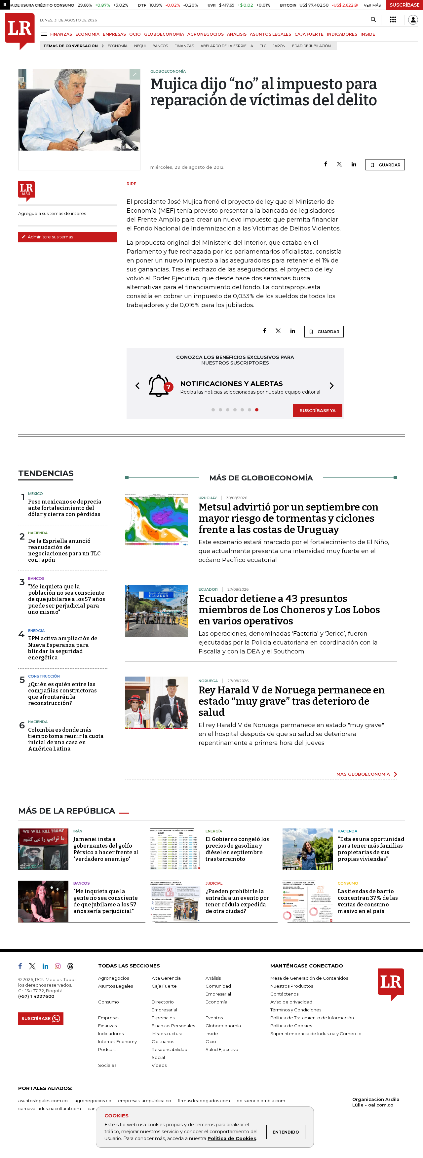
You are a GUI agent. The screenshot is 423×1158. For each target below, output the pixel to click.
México (35, 493)
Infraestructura (167, 1033)
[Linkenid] (48, 967)
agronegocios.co (92, 1100)
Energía (36, 630)
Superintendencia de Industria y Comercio (316, 1033)
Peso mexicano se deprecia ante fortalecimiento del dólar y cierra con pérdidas (64, 508)
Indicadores (111, 1033)
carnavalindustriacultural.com (49, 1108)
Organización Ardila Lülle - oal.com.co (376, 1102)
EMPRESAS (114, 34)
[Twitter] (339, 164)
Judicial (214, 883)
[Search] (373, 20)
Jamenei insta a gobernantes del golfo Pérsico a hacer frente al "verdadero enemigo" (106, 849)
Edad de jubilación (311, 46)
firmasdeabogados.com (204, 1100)
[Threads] (73, 967)
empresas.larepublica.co (144, 1100)
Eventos (214, 1017)
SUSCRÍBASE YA (318, 410)
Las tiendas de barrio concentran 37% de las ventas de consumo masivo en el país (368, 901)
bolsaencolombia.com (261, 1100)
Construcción (44, 676)
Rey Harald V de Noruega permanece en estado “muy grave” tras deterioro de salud (292, 701)
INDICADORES (342, 34)
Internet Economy (117, 1041)
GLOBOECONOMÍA (164, 34)
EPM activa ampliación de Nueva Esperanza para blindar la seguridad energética (62, 648)
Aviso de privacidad (291, 1001)
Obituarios (163, 1041)
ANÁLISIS (237, 34)
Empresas (108, 1017)
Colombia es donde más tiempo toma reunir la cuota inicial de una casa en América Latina (66, 739)
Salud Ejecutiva (222, 1049)
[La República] (20, 31)
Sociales (107, 1065)
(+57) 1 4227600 (36, 996)
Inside (212, 1033)
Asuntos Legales (115, 986)
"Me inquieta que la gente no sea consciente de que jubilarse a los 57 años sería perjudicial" (105, 901)
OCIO (135, 34)
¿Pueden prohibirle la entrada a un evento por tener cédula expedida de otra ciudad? (237, 901)
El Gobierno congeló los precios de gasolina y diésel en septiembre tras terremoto (237, 849)
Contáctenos (284, 994)
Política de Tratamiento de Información (312, 1017)
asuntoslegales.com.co (43, 1100)
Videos (159, 1065)
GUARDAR (389, 164)
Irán (77, 831)
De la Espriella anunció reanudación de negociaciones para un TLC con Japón (64, 550)
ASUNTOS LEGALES (270, 34)
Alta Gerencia (166, 978)
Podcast (107, 1049)
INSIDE (368, 34)
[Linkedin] (354, 164)
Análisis (213, 978)
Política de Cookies (232, 1138)
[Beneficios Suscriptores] (393, 19)
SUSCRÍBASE (405, 5)
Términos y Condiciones (295, 1009)
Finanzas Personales (173, 1025)
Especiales (163, 1017)
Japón (279, 46)
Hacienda (38, 533)
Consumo (348, 883)
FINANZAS (61, 34)
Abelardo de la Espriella (227, 46)
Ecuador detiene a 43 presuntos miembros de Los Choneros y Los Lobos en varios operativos (289, 610)
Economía (118, 46)
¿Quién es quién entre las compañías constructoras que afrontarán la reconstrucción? (62, 694)
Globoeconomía (223, 1025)
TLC (263, 46)
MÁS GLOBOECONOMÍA (363, 774)
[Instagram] (60, 967)
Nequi (140, 46)
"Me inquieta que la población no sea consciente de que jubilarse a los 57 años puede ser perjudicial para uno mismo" (66, 599)
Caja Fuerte (164, 986)
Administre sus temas (50, 236)
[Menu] (45, 33)
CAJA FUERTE (309, 34)
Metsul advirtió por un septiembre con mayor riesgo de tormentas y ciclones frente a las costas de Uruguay (289, 518)
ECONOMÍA (87, 34)
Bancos (160, 46)
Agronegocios (113, 978)
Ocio (211, 1041)
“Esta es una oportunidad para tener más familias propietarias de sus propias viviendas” (371, 849)
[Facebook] (325, 164)
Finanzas (184, 46)
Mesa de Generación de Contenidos (309, 978)
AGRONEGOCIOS (205, 34)
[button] (135, 386)
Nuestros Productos (291, 986)
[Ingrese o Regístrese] (413, 20)
